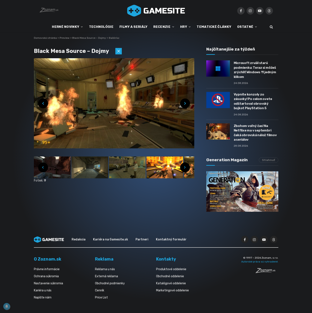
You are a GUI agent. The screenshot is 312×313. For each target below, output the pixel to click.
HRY (183, 27)
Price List (101, 297)
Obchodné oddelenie (170, 276)
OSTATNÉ (245, 27)
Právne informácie (47, 269)
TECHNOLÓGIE (101, 27)
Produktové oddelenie (171, 269)
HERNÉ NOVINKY (65, 27)
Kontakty (166, 259)
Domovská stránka (45, 37)
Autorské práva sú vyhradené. (259, 261)
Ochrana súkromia (46, 276)
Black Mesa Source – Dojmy (89, 37)
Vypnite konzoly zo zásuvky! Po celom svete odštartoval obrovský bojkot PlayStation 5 (253, 101)
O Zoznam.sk (47, 259)
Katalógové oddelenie (171, 283)
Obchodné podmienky (110, 283)
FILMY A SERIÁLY (133, 27)
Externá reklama (106, 276)
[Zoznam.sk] (267, 271)
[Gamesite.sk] (156, 10)
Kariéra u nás (42, 290)
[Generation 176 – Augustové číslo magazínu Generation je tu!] (242, 191)
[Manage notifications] (6, 306)
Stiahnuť (268, 160)
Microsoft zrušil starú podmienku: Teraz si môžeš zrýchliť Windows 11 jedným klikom (255, 70)
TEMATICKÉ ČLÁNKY (214, 27)
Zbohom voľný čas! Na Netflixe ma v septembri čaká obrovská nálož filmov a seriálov (255, 133)
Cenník (99, 290)
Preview (65, 37)
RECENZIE (161, 27)
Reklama (104, 259)
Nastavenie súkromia (48, 283)
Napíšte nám (42, 297)
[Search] (271, 27)
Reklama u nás (105, 269)
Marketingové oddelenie (172, 290)
